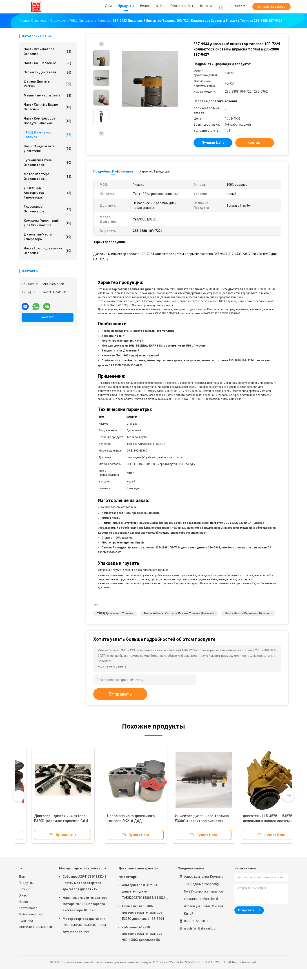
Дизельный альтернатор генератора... (47, 192)
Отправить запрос (271, 6)
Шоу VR (24, 889)
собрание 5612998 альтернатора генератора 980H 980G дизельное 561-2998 (142, 934)
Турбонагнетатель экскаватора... (47, 162)
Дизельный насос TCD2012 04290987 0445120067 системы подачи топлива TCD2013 (252, 821)
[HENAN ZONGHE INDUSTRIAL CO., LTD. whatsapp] (36, 304)
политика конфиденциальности (34, 924)
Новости (25, 902)
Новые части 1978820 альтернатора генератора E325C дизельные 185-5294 (143, 912)
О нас (23, 895)
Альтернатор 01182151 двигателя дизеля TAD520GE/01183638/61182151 (144, 892)
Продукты (26, 883)
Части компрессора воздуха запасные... (47, 121)
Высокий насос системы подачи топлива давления (179, 613)
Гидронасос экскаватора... (47, 209)
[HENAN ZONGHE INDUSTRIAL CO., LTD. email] (25, 304)
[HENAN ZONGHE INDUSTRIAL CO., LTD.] (36, 6)
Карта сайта (28, 908)
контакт (48, 317)
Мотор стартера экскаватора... (47, 176)
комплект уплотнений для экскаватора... (47, 223)
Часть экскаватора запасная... (47, 51)
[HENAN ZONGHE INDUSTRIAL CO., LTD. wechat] (46, 304)
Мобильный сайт (31, 914)
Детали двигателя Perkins (47, 84)
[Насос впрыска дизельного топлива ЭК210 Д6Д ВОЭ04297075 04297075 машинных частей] (50, 779)
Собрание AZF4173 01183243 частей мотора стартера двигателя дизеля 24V (84, 883)
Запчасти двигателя (47, 72)
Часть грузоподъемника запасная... (47, 251)
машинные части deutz (47, 95)
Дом (22, 876)
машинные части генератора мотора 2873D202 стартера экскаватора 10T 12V (85, 904)
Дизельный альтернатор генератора (138, 872)
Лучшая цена (213, 142)
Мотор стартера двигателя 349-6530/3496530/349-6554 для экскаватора (84, 925)
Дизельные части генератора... (47, 237)
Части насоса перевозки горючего (248, 613)
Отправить (120, 694)
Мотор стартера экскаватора (82, 868)
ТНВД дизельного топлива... (47, 135)
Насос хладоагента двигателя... (47, 148)
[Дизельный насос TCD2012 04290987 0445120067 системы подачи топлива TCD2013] (253, 779)
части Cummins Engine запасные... (47, 107)
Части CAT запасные (47, 63)
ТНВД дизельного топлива (115, 613)
